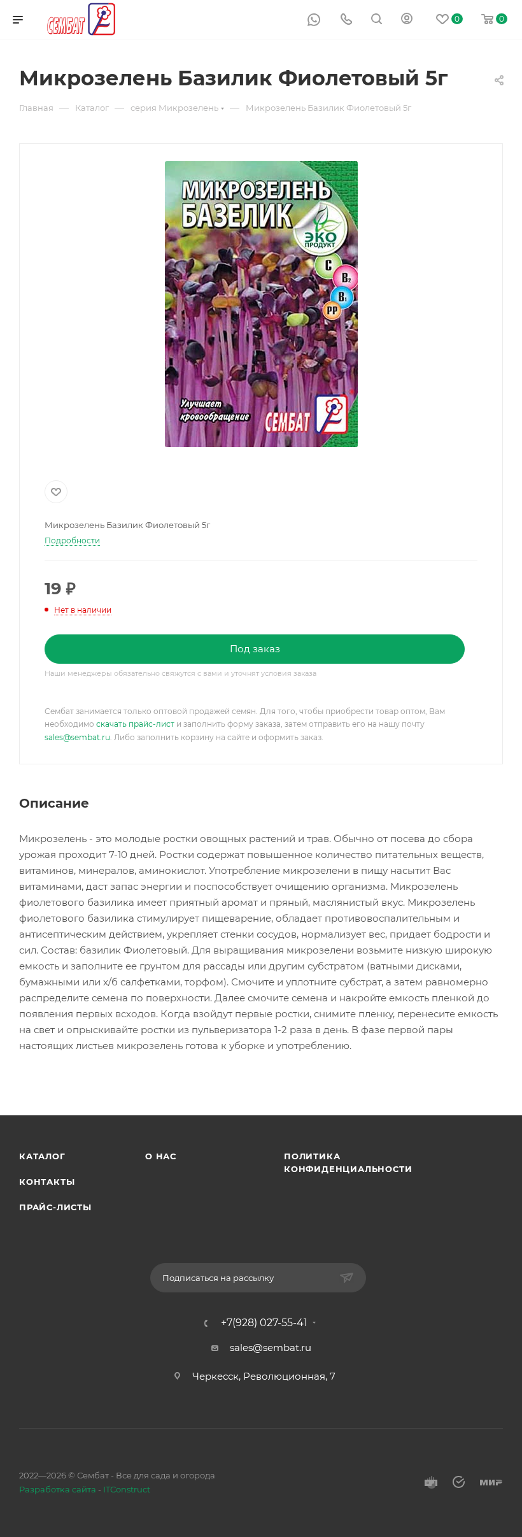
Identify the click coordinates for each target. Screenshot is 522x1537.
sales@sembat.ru (77, 737)
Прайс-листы (55, 1207)
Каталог (42, 1156)
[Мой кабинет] (407, 20)
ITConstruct (126, 1489)
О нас (160, 1156)
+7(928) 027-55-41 (264, 1323)
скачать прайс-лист (135, 724)
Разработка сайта (57, 1489)
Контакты (46, 1181)
